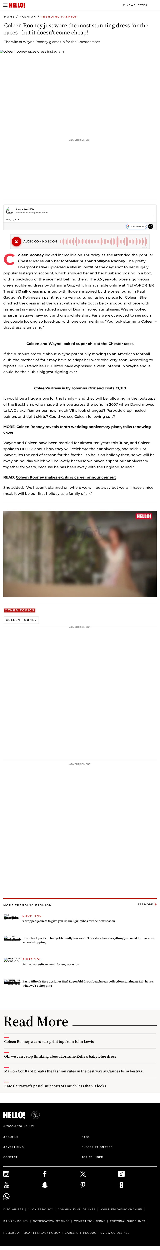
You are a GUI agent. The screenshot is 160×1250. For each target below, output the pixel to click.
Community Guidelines (76, 1209)
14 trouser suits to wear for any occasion (50, 964)
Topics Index (92, 1157)
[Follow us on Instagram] (22, 1174)
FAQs (86, 1137)
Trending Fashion (59, 16)
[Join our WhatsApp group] (22, 1196)
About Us (10, 1137)
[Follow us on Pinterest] (99, 1185)
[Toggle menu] (5, 5)
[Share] (150, 227)
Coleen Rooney (31, 255)
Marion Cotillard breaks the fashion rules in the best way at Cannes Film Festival (74, 1071)
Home (9, 16)
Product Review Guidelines (106, 1232)
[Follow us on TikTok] (137, 1174)
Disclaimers (13, 1209)
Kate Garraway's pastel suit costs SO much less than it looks (55, 1085)
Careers (72, 1232)
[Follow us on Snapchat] (61, 1185)
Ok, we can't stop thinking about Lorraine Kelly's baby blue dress (60, 1056)
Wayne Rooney (111, 261)
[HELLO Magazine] (17, 5)
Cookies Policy (40, 1209)
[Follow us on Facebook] (61, 1174)
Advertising (13, 1147)
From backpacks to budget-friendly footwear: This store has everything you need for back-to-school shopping (88, 940)
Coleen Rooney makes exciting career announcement (66, 477)
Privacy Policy (15, 1221)
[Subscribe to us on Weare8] (137, 1185)
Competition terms (89, 1221)
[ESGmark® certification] (33, 1115)
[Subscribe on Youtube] (22, 1185)
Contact (10, 1157)
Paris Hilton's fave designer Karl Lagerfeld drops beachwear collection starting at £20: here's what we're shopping (88, 983)
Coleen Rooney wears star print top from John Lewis (49, 1041)
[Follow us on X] (99, 1174)
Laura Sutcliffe (25, 209)
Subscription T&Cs (97, 1147)
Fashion (28, 16)
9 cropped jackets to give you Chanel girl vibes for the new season (68, 921)
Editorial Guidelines (127, 1221)
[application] (80, 554)
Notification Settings (51, 1221)
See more (145, 904)
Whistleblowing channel (121, 1209)
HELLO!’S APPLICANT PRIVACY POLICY (31, 1232)
